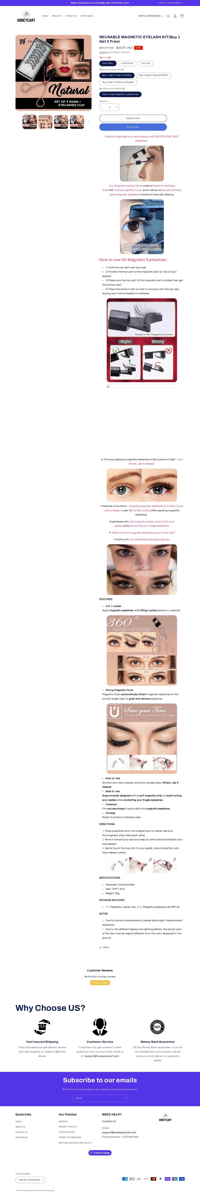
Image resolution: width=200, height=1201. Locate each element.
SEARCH (63, 1121)
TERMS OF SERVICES (70, 1137)
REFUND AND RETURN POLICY (75, 1143)
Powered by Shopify (45, 1190)
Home (19, 1121)
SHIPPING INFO (67, 1132)
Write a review (100, 982)
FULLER (145, 63)
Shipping (103, 52)
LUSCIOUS (127, 63)
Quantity (103, 101)
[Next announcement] (133, 3)
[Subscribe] (124, 1098)
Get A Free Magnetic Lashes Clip (120, 94)
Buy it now (133, 127)
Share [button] (106, 947)
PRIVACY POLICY (68, 1127)
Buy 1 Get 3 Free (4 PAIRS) (116, 75)
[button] (168, 16)
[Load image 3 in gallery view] (61, 122)
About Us (20, 1127)
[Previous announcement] (67, 3)
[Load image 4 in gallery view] (77, 122)
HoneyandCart (29, 1190)
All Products (22, 1137)
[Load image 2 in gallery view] (45, 122)
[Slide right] (88, 122)
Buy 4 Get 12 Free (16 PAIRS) (118, 82)
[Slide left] (19, 122)
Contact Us (21, 1132)
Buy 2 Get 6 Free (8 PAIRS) (153, 75)
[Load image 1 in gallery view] (30, 122)
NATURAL (107, 63)
